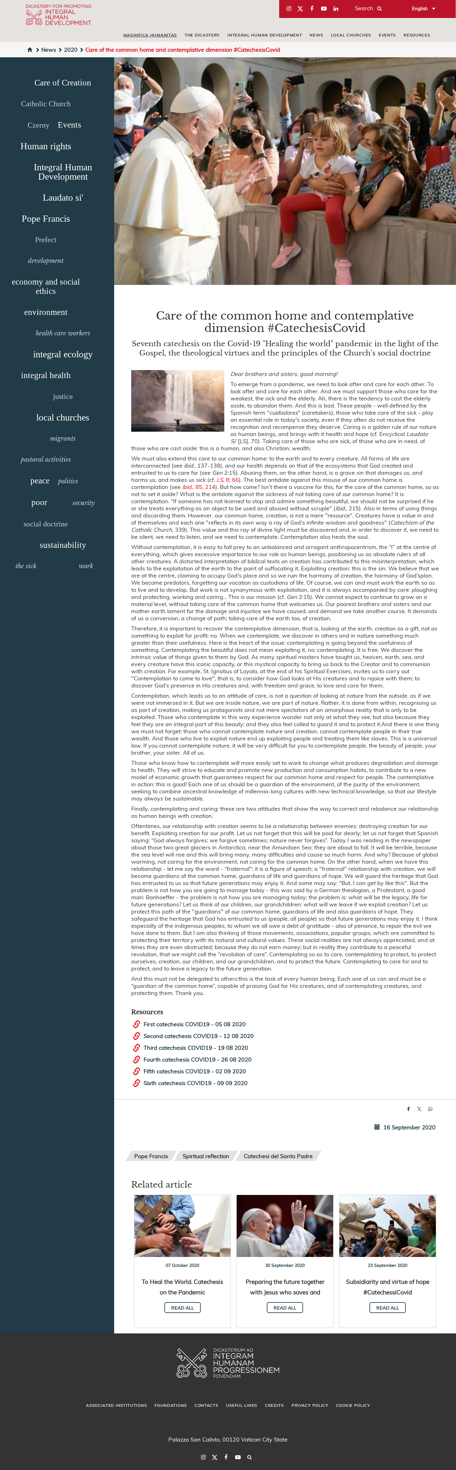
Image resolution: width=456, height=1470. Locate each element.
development (46, 260)
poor (39, 502)
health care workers (63, 333)
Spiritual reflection (206, 1156)
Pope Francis (46, 218)
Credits (274, 1405)
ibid (188, 465)
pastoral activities (46, 459)
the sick (26, 566)
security (84, 503)
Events (387, 35)
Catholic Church (46, 104)
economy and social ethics (46, 286)
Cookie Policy (353, 1405)
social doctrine (46, 524)
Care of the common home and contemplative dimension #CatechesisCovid (182, 49)
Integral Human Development (264, 35)
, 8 (223, 479)
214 (210, 487)
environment (46, 312)
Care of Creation (62, 82)
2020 (71, 49)
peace (40, 480)
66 (235, 479)
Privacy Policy (310, 1405)
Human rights (45, 146)
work (86, 566)
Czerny (38, 125)
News (316, 35)
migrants (63, 438)
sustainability (63, 545)
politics (68, 481)
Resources (417, 35)
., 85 (192, 487)
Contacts (206, 1405)
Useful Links (241, 1405)
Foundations (170, 1405)
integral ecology (63, 354)
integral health (46, 375)
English (420, 8)
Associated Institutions (116, 1405)
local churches (351, 35)
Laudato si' (63, 197)
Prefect (45, 240)
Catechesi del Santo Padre (278, 1156)
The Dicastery (202, 35)
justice (63, 396)
